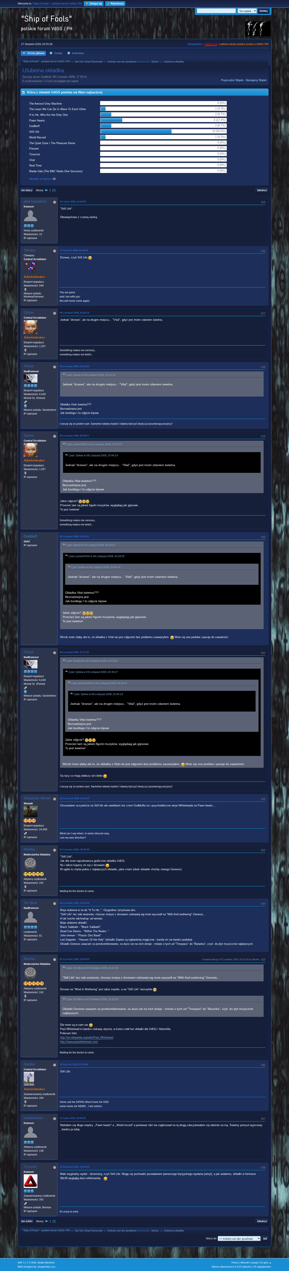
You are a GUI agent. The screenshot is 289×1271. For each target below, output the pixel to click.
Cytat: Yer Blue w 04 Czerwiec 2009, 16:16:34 (92, 968)
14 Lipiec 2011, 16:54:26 (73, 1118)
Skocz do (211, 1238)
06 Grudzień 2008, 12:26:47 (74, 798)
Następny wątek (256, 80)
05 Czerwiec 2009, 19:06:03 (74, 959)
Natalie (29, 1064)
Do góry (27, 1221)
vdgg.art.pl (210, 44)
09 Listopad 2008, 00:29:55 (74, 366)
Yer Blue (30, 903)
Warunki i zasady (249, 1262)
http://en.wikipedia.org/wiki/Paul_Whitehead (86, 1037)
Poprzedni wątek (232, 80)
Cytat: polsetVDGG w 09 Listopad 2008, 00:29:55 (94, 444)
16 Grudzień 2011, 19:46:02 (74, 1167)
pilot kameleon (35, 201)
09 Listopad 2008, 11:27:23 (74, 652)
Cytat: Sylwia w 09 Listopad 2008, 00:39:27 (90, 545)
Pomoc (235, 1262)
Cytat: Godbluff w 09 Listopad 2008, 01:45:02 (91, 660)
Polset (29, 366)
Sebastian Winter (37, 798)
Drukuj (262, 190)
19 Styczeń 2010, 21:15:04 (74, 1064)
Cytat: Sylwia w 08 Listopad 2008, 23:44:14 (90, 375)
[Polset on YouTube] (25, 405)
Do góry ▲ (265, 1262)
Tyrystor (30, 1167)
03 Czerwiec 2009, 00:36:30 (74, 849)
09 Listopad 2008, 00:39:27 (74, 435)
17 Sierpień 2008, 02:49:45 (74, 250)
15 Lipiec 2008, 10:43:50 (73, 201)
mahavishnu (33, 1118)
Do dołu (26, 190)
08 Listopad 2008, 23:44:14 (74, 312)
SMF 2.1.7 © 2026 (27, 1262)
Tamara (29, 250)
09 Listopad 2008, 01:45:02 (74, 536)
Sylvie (154, 61)
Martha (29, 849)
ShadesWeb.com (46, 1267)
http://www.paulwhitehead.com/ (79, 1041)
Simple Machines (46, 1262)
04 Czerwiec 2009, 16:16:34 (74, 903)
